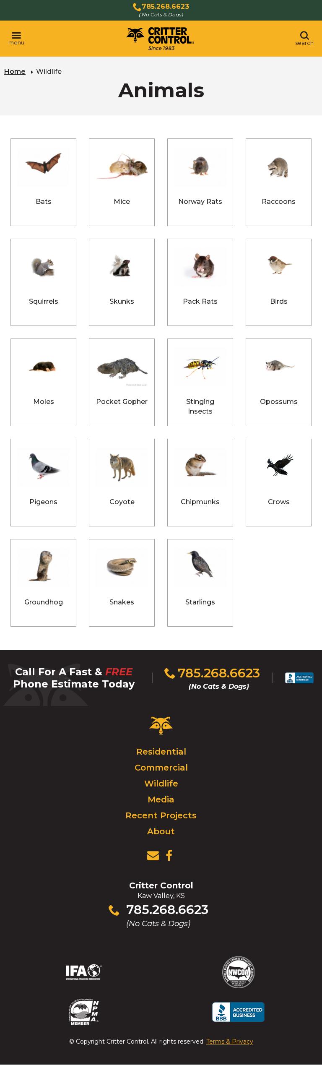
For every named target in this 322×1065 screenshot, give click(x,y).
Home (15, 72)
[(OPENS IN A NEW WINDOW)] (169, 856)
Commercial (161, 768)
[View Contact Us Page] (153, 856)
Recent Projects (161, 815)
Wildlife (161, 784)
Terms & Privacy (229, 1041)
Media (161, 799)
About (161, 831)
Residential (161, 752)
